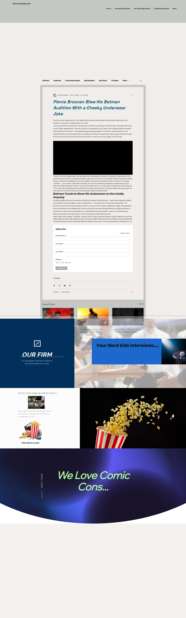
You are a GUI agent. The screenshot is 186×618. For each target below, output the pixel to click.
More (125, 81)
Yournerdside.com (21, 3)
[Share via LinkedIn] (65, 285)
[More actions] (131, 95)
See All (141, 304)
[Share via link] (70, 285)
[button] (141, 80)
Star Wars (103, 81)
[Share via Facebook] (54, 285)
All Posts (45, 81)
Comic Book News (72, 81)
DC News (115, 81)
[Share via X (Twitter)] (59, 285)
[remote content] (93, 158)
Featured (57, 81)
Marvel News (89, 81)
